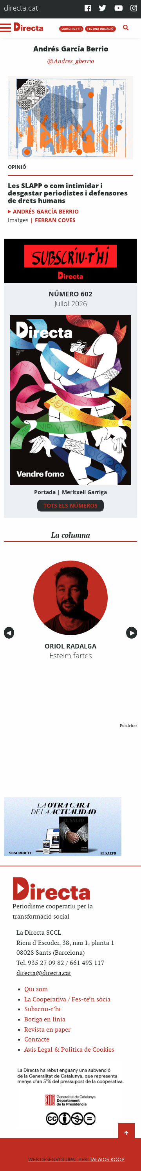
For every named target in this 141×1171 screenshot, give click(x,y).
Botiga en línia (44, 1019)
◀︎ (10, 633)
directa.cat (21, 7)
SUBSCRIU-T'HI (71, 29)
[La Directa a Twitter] (102, 8)
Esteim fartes (70, 655)
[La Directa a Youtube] (118, 8)
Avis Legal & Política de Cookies (69, 1050)
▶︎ (133, 633)
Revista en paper (47, 1030)
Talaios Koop (76, 1159)
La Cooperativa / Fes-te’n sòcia (67, 999)
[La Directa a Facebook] (88, 8)
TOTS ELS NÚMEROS (70, 505)
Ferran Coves (55, 220)
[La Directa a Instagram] (133, 8)
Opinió (17, 166)
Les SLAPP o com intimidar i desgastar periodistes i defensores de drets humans (68, 193)
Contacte (36, 1039)
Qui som (36, 989)
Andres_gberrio (73, 61)
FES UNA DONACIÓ (100, 29)
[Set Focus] (126, 28)
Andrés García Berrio (46, 211)
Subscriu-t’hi (42, 1009)
